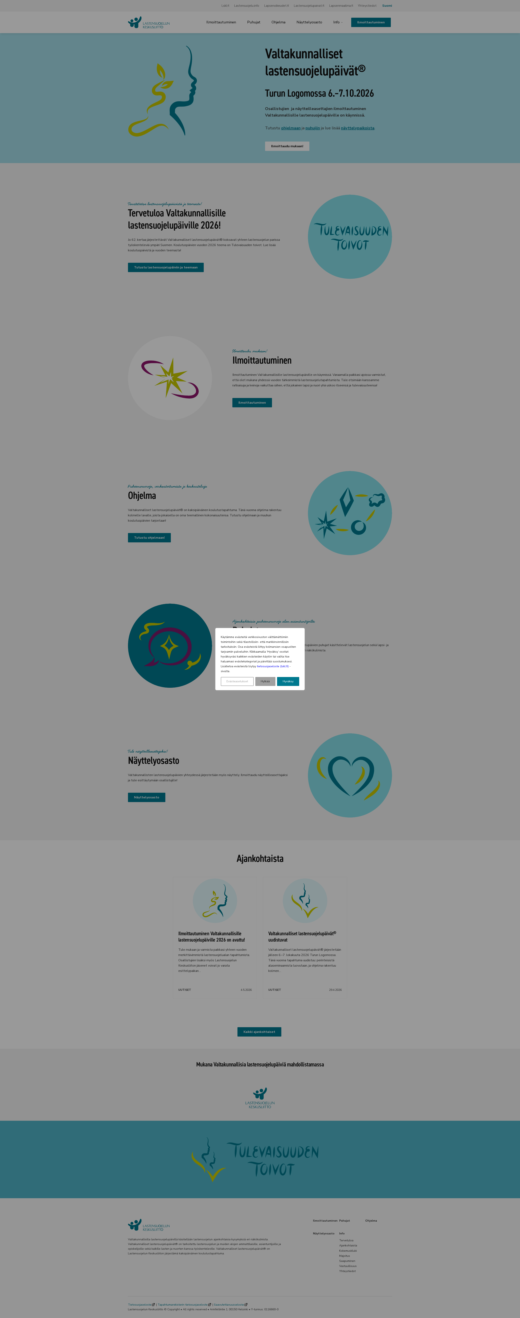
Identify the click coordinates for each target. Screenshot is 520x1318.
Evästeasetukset (237, 681)
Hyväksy (288, 681)
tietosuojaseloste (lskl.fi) (273, 666)
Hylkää (265, 681)
